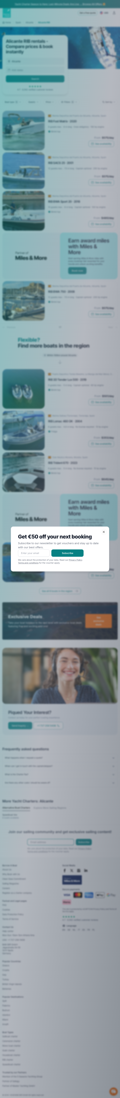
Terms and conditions (28, 563)
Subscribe (67, 553)
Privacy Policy (75, 560)
